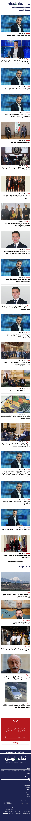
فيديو (28, 796)
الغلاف (29, 770)
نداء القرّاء (8, 770)
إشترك (15, 743)
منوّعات (28, 790)
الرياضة (28, 787)
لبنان (28, 768)
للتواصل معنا (18, 813)
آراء (29, 778)
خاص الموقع (3, 770)
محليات (20, 770)
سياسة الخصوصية (26, 813)
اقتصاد (28, 780)
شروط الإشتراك (18, 811)
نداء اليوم (24, 770)
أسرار (17, 770)
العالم (28, 783)
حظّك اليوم (27, 792)
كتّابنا (28, 773)
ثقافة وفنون (27, 785)
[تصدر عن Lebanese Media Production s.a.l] (15, 758)
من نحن (28, 809)
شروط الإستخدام (27, 811)
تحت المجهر (27, 776)
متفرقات (13, 770)
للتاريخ (28, 794)
